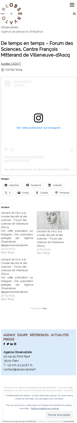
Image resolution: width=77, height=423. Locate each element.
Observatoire (9, 27)
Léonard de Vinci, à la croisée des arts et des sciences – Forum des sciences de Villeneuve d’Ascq (50, 238)
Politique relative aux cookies (45, 408)
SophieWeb (68, 421)
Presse (8, 339)
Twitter (7, 343)
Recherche (72, 13)
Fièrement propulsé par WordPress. (19, 421)
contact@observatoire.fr (20, 369)
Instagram (15, 343)
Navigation (72, 4)
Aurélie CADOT (11, 64)
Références (39, 335)
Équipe (22, 335)
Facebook (4, 343)
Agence (9, 335)
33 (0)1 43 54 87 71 (20, 365)
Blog (44, 308)
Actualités (60, 335)
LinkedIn (11, 343)
